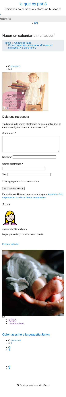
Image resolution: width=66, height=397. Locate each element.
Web (4, 174)
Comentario (9, 133)
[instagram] (35, 23)
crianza (12, 319)
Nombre (7, 157)
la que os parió (33, 3)
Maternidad (5, 19)
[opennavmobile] (62, 24)
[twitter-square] (37, 23)
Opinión (12, 321)
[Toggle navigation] (4, 24)
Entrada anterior (10, 244)
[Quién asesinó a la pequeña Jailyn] (33, 283)
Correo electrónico (12, 164)
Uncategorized (16, 323)
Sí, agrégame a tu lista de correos (21, 181)
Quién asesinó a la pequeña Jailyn (26, 334)
